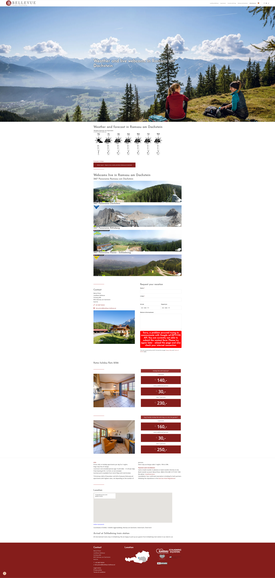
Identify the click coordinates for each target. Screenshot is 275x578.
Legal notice (97, 568)
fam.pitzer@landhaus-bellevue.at (105, 308)
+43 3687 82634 (100, 305)
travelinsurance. (150, 474)
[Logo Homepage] (21, 3)
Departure (164, 304)
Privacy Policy (169, 350)
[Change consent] (4, 573)
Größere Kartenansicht (98, 524)
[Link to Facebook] (264, 3)
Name (142, 288)
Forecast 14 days (98, 161)
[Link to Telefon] (268, 3)
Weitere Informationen (147, 312)
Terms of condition (99, 572)
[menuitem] (214, 3)
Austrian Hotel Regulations (166, 478)
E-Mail (142, 296)
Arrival (142, 304)
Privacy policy (97, 570)
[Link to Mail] (266, 3)
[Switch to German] (258, 3)
